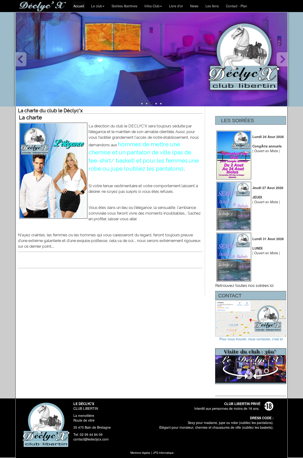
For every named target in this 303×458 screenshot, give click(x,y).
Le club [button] (96, 6)
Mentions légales (140, 452)
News (194, 6)
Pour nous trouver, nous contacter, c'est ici (250, 339)
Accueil (78, 6)
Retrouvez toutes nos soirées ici (244, 285)
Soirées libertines (124, 6)
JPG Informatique (163, 452)
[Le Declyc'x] (142, 103)
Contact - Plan (236, 6)
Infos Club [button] (152, 6)
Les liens (212, 6)
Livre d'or (176, 6)
